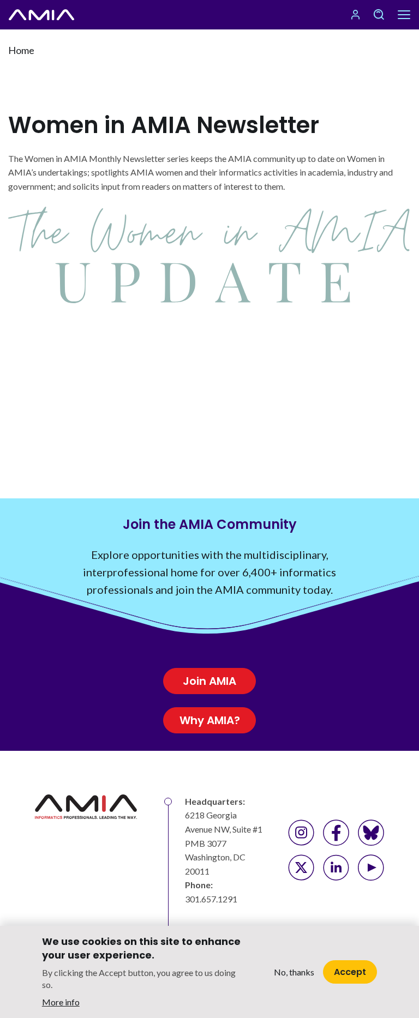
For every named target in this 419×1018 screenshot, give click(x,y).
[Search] (378, 15)
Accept (350, 972)
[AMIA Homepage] (41, 14)
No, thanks (294, 972)
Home (21, 50)
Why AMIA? (209, 720)
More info (61, 1002)
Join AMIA (209, 681)
